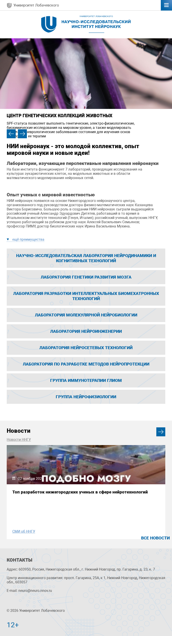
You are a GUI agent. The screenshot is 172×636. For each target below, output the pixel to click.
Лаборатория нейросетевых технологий (86, 347)
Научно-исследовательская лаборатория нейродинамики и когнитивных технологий (86, 258)
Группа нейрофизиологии (86, 396)
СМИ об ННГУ (23, 531)
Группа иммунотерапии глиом (86, 380)
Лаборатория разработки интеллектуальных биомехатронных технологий (86, 296)
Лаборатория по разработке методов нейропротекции (86, 364)
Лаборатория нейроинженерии (86, 331)
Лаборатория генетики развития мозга (86, 277)
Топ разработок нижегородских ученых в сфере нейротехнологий (80, 492)
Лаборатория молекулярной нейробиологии (86, 315)
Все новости (155, 538)
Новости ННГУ (19, 439)
